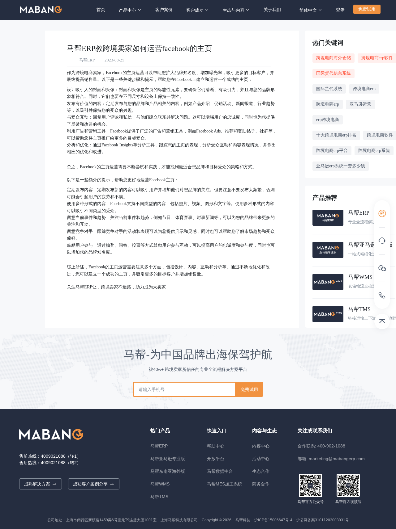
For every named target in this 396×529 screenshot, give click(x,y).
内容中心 (260, 445)
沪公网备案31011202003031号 (322, 520)
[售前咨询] (382, 240)
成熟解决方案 (37, 483)
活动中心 (260, 458)
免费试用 (367, 9)
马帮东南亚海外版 (167, 471)
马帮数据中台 (220, 471)
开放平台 (215, 458)
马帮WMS (160, 483)
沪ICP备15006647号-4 (273, 520)
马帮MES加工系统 (224, 483)
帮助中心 (215, 445)
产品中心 (127, 10)
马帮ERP (159, 445)
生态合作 (260, 471)
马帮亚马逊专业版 (167, 458)
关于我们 (272, 9)
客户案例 (164, 9)
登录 (340, 9)
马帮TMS (159, 496)
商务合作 (260, 483)
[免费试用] (382, 213)
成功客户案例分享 (90, 483)
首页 (101, 9)
